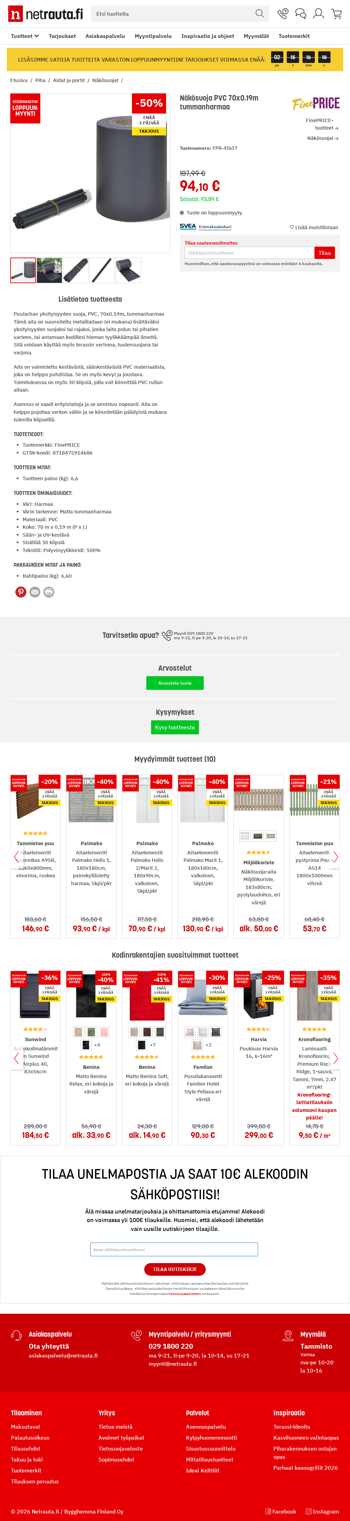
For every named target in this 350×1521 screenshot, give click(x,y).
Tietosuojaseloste (120, 1448)
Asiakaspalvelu (105, 35)
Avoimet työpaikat (121, 1437)
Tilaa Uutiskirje (175, 1269)
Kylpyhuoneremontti (211, 1437)
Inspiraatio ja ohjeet (207, 35)
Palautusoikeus (30, 1437)
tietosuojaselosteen (185, 1293)
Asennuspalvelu (206, 1426)
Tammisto (316, 1346)
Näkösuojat (106, 80)
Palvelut (197, 1412)
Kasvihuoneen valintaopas (306, 1437)
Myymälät (256, 35)
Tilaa (325, 252)
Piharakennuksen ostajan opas (305, 1452)
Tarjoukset (62, 35)
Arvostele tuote (175, 683)
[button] (50, 270)
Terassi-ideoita (291, 1426)
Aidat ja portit (69, 80)
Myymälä (313, 1334)
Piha (41, 80)
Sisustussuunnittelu (210, 1448)
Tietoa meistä (115, 1426)
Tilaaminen (26, 1412)
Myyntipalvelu (153, 35)
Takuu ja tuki (27, 1459)
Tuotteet (21, 35)
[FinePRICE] (316, 103)
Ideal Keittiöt (202, 1470)
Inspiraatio (289, 1412)
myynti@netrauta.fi (173, 1363)
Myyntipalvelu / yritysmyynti (190, 1334)
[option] (245, 836)
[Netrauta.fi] (45, 13)
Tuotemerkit (294, 35)
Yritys (106, 1412)
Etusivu (19, 80)
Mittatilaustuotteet (209, 1459)
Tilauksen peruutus (35, 1481)
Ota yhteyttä (49, 1346)
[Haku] (259, 13)
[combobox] (180, 13)
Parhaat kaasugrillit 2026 (305, 1467)
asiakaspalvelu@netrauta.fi (63, 1355)
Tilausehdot (25, 1448)
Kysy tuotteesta (175, 727)
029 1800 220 (171, 1346)
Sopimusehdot (116, 1459)
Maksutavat (25, 1426)
